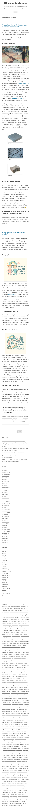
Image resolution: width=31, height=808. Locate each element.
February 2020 (5, 501)
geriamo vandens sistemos (22, 649)
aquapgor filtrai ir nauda (14, 661)
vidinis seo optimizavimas (19, 720)
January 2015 (5, 542)
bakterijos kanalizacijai (22, 742)
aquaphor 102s (21, 678)
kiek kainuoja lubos (21, 761)
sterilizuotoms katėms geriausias (22, 702)
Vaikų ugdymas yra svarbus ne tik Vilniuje (13, 233)
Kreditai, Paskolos (5, 794)
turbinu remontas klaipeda (15, 764)
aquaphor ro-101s (18, 665)
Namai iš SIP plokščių (20, 735)
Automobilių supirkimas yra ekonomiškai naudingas (13, 441)
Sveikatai (4, 586)
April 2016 (4, 525)
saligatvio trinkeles (10, 221)
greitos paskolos (5, 796)
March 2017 (4, 520)
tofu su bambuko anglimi (7, 768)
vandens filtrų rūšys (25, 636)
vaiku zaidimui (19, 750)
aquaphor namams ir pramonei (19, 658)
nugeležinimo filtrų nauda (10, 643)
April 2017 (4, 518)
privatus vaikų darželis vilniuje (14, 420)
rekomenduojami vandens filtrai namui (20, 634)
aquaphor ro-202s (17, 672)
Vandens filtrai (5, 592)
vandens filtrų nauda (22, 639)
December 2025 (5, 472)
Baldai (3, 553)
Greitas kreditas (22, 790)
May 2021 (4, 492)
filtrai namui (14, 639)
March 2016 (4, 527)
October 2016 (5, 523)
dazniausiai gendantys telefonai (19, 698)
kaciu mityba (4, 774)
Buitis (3, 555)
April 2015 (4, 538)
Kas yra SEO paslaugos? (7, 457)
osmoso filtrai (25, 608)
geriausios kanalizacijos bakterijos (14, 752)
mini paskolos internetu (22, 772)
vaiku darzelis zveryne (7, 421)
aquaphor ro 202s (5, 680)
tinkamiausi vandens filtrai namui (9, 626)
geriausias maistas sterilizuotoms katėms (10, 700)
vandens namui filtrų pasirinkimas (9, 632)
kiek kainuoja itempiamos (10, 761)
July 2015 (4, 535)
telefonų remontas (8, 685)
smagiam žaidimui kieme (17, 695)
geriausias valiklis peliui (15, 713)
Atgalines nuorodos (12, 779)
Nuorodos (4, 788)
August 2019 (4, 505)
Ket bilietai (12, 786)
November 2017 (5, 514)
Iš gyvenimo (15, 217)
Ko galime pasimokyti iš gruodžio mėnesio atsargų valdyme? (15, 443)
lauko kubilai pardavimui (16, 683)
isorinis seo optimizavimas (7, 720)
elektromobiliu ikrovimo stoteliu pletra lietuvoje (18, 706)
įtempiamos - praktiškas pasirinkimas (18, 803)
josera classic (16, 717)
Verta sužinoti (5, 593)
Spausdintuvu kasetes (6, 783)
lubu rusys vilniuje (9, 763)
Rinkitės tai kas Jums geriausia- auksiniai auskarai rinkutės (14, 459)
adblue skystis (25, 752)
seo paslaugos (11, 774)
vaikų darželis (24, 420)
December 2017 (5, 512)
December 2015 (5, 531)
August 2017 (4, 516)
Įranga (3, 566)
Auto (3, 551)
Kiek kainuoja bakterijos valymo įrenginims (20, 737)
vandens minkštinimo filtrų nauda (9, 645)
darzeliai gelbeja (17, 753)
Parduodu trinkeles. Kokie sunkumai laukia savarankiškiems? (14, 26)
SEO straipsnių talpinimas (15, 3)
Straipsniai (26, 788)
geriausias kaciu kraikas (7, 698)
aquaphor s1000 (15, 667)
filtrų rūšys (9, 608)
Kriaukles (7, 785)
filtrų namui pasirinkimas (12, 623)
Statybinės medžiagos (16, 783)
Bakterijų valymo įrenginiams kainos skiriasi (14, 733)
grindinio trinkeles (19, 219)
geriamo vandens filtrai (21, 676)
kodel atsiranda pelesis (16, 748)
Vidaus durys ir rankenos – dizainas (9, 450)
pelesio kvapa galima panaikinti (20, 682)
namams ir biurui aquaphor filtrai (16, 669)
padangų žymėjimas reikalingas (19, 707)
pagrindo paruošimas (23, 83)
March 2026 (4, 470)
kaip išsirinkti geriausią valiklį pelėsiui (19, 693)
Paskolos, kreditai (13, 794)
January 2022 (5, 489)
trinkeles (17, 221)
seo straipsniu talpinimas (18, 689)
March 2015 (4, 540)
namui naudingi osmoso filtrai (9, 619)
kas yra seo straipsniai (10, 718)
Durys (3, 558)
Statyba (8, 219)
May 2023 (4, 478)
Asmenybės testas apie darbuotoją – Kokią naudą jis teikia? (15, 448)
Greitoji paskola (5, 792)
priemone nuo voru (6, 683)
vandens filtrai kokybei (24, 625)
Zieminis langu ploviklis (22, 766)
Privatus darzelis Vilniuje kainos (18, 729)
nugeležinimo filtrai (9, 682)
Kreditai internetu (19, 788)
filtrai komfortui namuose (23, 623)
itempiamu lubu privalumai (17, 757)
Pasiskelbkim (9, 418)
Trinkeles (4, 781)
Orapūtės (14, 766)
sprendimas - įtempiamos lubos (21, 799)
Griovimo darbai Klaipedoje (15, 777)
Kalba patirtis (22, 217)
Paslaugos (15, 418)
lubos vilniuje (16, 763)
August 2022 (4, 481)
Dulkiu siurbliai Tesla (10, 728)
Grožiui (3, 562)
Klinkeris (19, 779)
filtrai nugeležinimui (17, 608)
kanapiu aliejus (5, 797)
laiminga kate (9, 766)
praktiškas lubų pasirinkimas (8, 799)
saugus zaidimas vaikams (7, 744)
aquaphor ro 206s (14, 680)
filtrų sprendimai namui (10, 628)
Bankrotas (15, 775)
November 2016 (5, 522)
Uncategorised (5, 588)
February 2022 (5, 487)
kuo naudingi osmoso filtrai (14, 621)
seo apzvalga (9, 740)
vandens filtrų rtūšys (21, 632)
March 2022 (4, 485)
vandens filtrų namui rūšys (8, 630)
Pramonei (4, 579)
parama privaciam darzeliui (7, 753)
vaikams (3, 742)
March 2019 (4, 507)
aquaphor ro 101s (13, 678)
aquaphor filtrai (21, 652)
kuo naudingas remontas (16, 711)
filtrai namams (15, 625)
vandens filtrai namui (7, 625)
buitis (26, 740)
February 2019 (5, 509)
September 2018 (5, 511)
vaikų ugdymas (12, 294)
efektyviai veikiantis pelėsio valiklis (13, 715)
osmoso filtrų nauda (6, 610)
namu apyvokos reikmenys (18, 740)
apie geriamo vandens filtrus (11, 617)
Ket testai (18, 786)
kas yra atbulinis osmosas (23, 617)
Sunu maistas (23, 786)
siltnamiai (22, 763)
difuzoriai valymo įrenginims (22, 728)
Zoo (3, 595)
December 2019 (5, 503)
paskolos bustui (13, 772)
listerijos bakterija (25, 748)
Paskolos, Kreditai (13, 792)
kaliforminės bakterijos (6, 729)
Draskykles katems (11, 788)
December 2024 (5, 476)
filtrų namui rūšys (16, 636)
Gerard (27, 779)
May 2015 (4, 536)
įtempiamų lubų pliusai (14, 797)
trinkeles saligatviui (23, 221)
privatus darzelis (21, 755)
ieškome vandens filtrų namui (22, 628)
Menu (15, 11)
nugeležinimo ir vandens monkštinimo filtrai (11, 647)
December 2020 (5, 498)
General (3, 560)
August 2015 (4, 533)
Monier (23, 779)
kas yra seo (15, 685)
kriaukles (4, 740)
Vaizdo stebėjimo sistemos (20, 774)
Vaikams (4, 590)
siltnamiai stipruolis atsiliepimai (13, 746)
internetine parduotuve (21, 604)
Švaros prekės (5, 584)
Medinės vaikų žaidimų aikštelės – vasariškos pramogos (14, 455)
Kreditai (24, 792)
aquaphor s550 (12, 676)
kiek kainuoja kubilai (7, 704)
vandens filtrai (13, 649)
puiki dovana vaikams (6, 695)
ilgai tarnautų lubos (22, 794)
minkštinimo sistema (14, 612)
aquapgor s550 (8, 667)
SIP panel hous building (20, 739)
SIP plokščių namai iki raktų (16, 722)
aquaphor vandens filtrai (12, 652)
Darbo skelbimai (20, 785)
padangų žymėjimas (6, 606)
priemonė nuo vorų (23, 687)
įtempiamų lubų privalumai (7, 801)
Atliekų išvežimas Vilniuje (7, 775)
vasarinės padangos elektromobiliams (10, 709)
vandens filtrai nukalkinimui (14, 614)
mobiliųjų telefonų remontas (8, 702)
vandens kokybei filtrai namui (21, 630)
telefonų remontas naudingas (18, 696)
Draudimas (4, 557)
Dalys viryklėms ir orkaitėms (8, 739)
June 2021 (4, 490)
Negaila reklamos (5, 571)
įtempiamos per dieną (6, 805)
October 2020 (5, 500)
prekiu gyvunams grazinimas (16, 770)
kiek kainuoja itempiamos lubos (13, 759)
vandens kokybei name (6, 634)
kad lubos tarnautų (23, 797)
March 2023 (4, 479)
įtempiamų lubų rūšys (16, 805)
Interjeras (4, 564)
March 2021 (4, 496)
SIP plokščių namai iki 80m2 (15, 724)
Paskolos (19, 792)
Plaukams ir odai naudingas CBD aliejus (10, 461)
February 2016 (5, 529)
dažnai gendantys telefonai (17, 704)
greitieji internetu (13, 796)
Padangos (4, 573)
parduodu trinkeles (17, 98)
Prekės (3, 580)
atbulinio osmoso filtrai (19, 615)
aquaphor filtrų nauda (21, 660)
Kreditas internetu (6, 790)
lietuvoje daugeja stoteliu (7, 707)
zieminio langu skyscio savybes (9, 750)
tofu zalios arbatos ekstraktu (19, 768)
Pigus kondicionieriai (11, 781)
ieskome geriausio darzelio (11, 755)
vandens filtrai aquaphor (19, 654)
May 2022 (4, 483)
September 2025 (5, 474)
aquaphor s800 (10, 665)
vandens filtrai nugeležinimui (23, 643)
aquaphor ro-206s (17, 674)
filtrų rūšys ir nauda (23, 612)
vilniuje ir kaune (17, 801)
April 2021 (4, 494)
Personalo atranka (5, 786)
